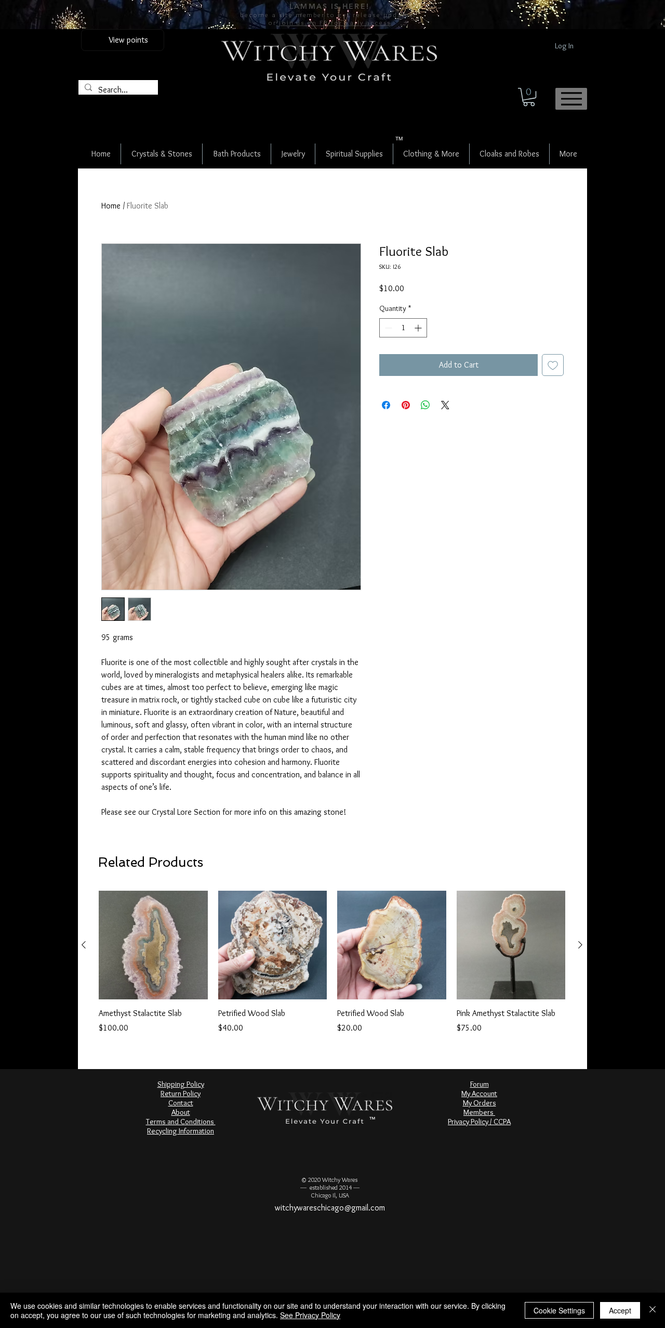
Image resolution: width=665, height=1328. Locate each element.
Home (111, 206)
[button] (529, 97)
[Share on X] (445, 405)
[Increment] (419, 328)
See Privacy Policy (310, 1315)
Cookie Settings (559, 1310)
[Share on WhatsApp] (425, 405)
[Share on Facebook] (386, 405)
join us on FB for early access (333, 22)
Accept (620, 1310)
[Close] (652, 1310)
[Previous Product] (83, 945)
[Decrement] (387, 328)
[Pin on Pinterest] (406, 405)
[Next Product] (580, 945)
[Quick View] (153, 945)
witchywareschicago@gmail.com (330, 1208)
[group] (332, 962)
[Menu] (571, 99)
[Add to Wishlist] (553, 365)
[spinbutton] (403, 328)
